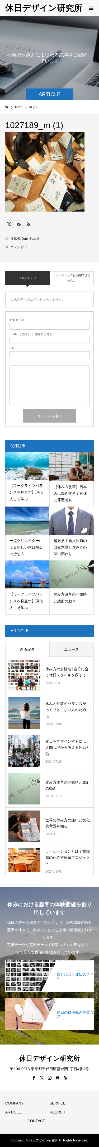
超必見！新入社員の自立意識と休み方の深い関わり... (70, 547)
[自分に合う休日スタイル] (49, 963)
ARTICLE (13, 1112)
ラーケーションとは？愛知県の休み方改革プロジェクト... (67, 857)
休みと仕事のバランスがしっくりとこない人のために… (67, 709)
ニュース (71, 649)
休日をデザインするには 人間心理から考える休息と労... (67, 747)
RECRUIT (58, 1112)
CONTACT (36, 1121)
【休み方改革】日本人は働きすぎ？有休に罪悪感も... (70, 493)
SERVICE (57, 1103)
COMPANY (14, 1103)
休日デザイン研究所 (43, 8)
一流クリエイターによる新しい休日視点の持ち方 (26, 547)
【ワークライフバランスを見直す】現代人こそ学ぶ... (26, 492)
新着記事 (27, 649)
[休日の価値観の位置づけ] (49, 1001)
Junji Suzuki (30, 239)
